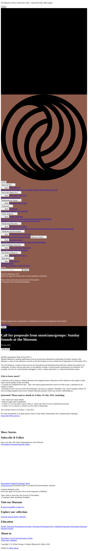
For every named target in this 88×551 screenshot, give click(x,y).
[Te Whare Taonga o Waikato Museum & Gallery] (44, 93)
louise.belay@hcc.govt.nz (10, 416)
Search (3, 268)
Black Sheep (14, 548)
